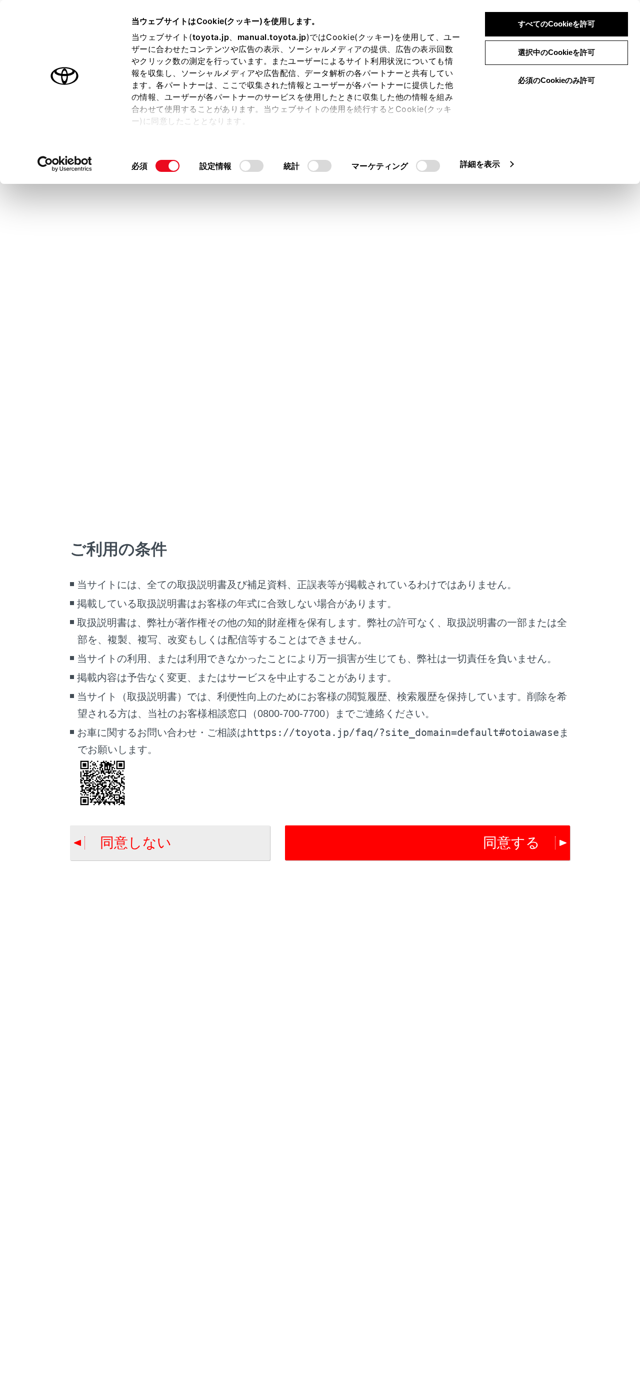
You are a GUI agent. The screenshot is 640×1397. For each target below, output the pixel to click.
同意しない (136, 842)
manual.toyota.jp (272, 37)
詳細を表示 (480, 164)
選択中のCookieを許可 (556, 52)
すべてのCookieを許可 (556, 23)
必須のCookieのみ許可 (556, 80)
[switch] (252, 166)
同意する (511, 842)
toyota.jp (211, 37)
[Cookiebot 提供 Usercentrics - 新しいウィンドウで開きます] (64, 164)
